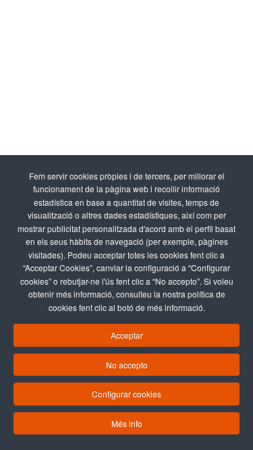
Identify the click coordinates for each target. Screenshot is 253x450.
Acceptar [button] (127, 335)
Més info (126, 423)
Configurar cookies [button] (126, 393)
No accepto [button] (127, 364)
